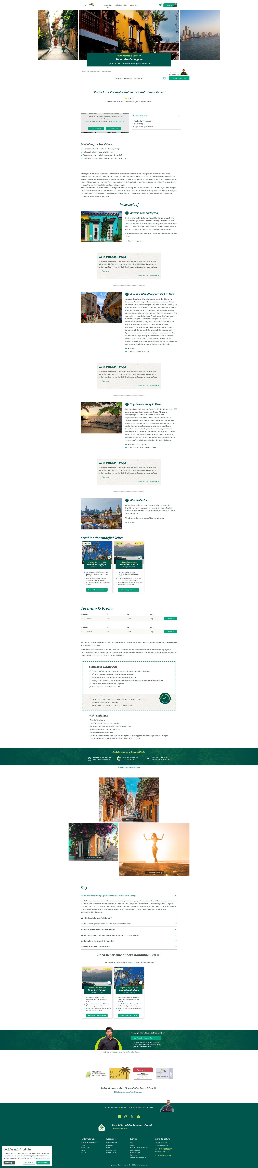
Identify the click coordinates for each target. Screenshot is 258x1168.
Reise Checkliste (111, 1150)
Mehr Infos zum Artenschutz (128, 767)
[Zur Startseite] (88, 5)
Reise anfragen (177, 78)
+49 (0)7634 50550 (165, 1149)
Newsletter (133, 1155)
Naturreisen (108, 5)
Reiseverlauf (128, 78)
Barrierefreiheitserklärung (138, 1157)
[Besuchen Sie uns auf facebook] (119, 1117)
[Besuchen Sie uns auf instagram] (126, 1117)
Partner (83, 1152)
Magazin (132, 1145)
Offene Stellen (85, 1147)
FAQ (142, 78)
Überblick (118, 78)
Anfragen (169, 618)
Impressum (113, 1165)
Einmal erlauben (96, 128)
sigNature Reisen (121, 5)
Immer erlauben (113, 128)
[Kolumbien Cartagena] (129, 35)
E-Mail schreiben (164, 1155)
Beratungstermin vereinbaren (144, 1038)
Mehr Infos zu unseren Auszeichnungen (128, 1092)
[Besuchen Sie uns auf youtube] (132, 1117)
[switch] (164, 78)
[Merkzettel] (160, 5)
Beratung (169, 5)
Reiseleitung (109, 1145)
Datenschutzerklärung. (42, 1158)
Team (83, 1145)
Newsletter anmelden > (121, 1129)
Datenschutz (122, 1165)
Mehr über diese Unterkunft (147, 276)
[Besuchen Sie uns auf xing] (138, 1117)
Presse (83, 1150)
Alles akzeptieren (43, 1163)
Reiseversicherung (111, 1152)
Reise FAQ (109, 1147)
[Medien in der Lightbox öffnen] (129, 799)
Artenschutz (134, 5)
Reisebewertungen (111, 1142)
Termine (137, 78)
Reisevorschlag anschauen (96, 590)
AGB (128, 1165)
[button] (156, 116)
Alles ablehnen (28, 1163)
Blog (131, 1142)
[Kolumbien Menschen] (58, 35)
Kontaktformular (135, 1152)
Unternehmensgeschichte (89, 1142)
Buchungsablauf (135, 1150)
